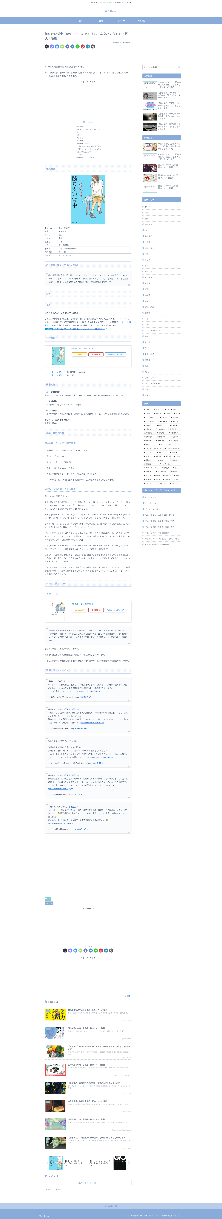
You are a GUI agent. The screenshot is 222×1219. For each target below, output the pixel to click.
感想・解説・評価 (82, 143)
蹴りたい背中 (57, 372)
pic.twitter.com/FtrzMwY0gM (59, 788)
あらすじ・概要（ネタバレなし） (88, 129)
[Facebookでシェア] (67, 46)
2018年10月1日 (74, 794)
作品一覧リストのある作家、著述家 (159, 515)
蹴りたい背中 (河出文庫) (81, 348)
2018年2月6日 (86, 697)
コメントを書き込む (88, 1182)
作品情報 (79, 126)
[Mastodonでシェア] (52, 46)
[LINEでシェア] (78, 46)
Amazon (78, 354)
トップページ (150, 503)
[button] (93, 46)
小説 (48, 899)
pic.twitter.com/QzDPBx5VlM (92, 722)
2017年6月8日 (95, 763)
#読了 (74, 709)
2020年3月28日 (80, 829)
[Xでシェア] (47, 46)
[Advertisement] (88, 57)
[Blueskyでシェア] (57, 46)
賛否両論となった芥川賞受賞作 (89, 146)
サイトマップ (150, 497)
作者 (78, 135)
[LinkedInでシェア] (88, 46)
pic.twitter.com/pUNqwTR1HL (88, 691)
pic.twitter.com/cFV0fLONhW (60, 823)
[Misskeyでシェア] (62, 46)
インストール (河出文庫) (81, 604)
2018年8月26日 (81, 728)
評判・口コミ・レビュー (85, 157)
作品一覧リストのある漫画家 (157, 532)
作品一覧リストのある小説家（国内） (160, 520)
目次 (85, 122)
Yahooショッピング (114, 354)
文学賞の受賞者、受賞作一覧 (157, 544)
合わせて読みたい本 (83, 152)
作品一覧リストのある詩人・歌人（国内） (162, 538)
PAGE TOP (111, 1205)
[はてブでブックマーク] (72, 46)
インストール (83, 154)
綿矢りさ (50, 903)
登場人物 (79, 140)
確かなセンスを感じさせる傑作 (89, 149)
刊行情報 (79, 138)
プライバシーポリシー (154, 509)
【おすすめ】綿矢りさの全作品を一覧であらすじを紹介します (79, 328)
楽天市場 (95, 354)
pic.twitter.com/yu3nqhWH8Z (99, 757)
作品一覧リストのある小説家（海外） (160, 526)
